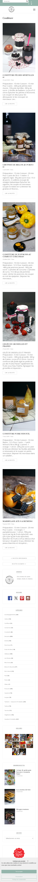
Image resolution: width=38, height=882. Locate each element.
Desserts (7, 636)
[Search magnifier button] (27, 1)
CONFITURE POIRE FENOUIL (16, 434)
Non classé (8, 671)
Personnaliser (19, 876)
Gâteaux (7, 654)
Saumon (7, 693)
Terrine (7, 710)
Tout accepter (19, 871)
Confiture (7, 623)
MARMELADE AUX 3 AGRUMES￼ (18, 521)
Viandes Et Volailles (10, 719)
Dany (12, 80)
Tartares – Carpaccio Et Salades (14, 702)
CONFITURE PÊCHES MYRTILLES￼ (18, 76)
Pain (6, 675)
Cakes (6, 619)
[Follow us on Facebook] (10, 598)
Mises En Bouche (9, 667)
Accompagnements (10, 614)
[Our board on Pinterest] (22, 598)
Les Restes (8, 658)
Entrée (6, 641)
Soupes (7, 697)
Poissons (7, 688)
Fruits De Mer (8, 649)
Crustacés (7, 632)
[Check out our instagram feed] (28, 598)
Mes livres (7, 662)
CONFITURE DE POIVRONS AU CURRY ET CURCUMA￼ (17, 256)
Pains (6, 680)
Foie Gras (7, 645)
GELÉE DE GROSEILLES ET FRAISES (15, 345)
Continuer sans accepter (19, 861)
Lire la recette (10, 103)
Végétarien (8, 715)
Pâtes (6, 684)
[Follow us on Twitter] (16, 598)
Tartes (6, 706)
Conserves (8, 627)
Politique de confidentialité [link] (19, 879)
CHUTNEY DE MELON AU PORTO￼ (18, 166)
